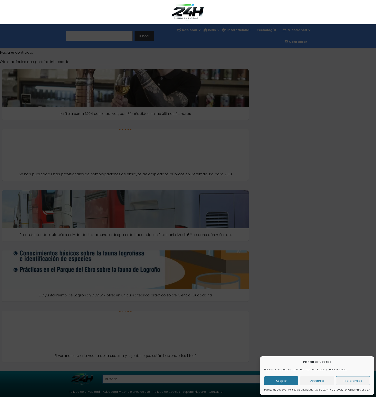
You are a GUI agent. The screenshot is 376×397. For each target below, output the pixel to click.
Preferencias (353, 381)
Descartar (317, 381)
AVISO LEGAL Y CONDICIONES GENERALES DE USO (342, 389)
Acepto (281, 381)
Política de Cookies (275, 389)
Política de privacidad (300, 389)
